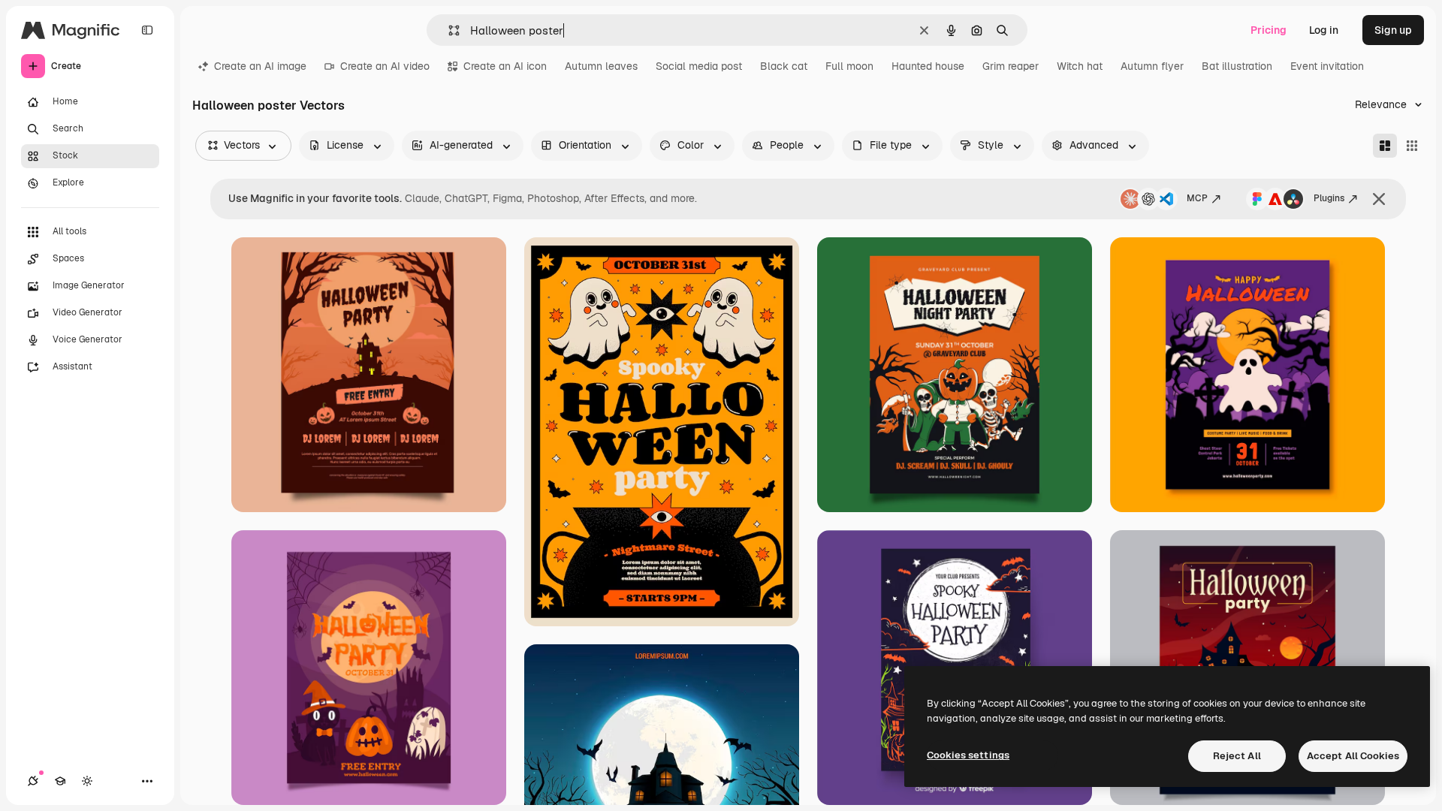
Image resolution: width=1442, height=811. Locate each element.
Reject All (1237, 755)
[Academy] (60, 781)
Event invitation (1327, 66)
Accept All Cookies (1353, 755)
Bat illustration (1237, 66)
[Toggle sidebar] (147, 30)
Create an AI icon (505, 66)
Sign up (1393, 30)
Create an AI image (260, 66)
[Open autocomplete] (448, 30)
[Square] (1412, 146)
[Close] (1379, 199)
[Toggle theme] (87, 781)
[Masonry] (1385, 146)
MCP (1197, 198)
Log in (1323, 30)
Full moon (849, 66)
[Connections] (33, 781)
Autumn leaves (601, 66)
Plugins (1329, 198)
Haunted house (927, 66)
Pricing (1268, 30)
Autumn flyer (1152, 66)
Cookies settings (968, 755)
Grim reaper (1010, 66)
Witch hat (1080, 66)
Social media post (699, 66)
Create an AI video (385, 66)
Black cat (783, 66)
